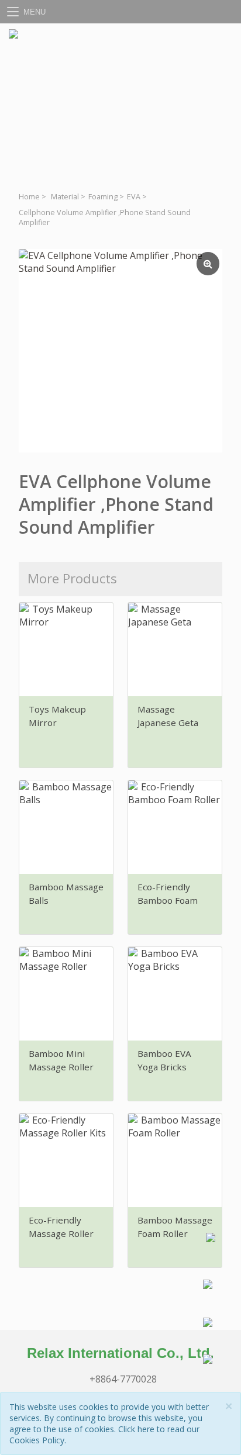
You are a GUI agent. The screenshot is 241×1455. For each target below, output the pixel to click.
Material (65, 197)
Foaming (103, 197)
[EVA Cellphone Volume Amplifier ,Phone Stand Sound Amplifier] (120, 350)
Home (29, 197)
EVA (133, 197)
